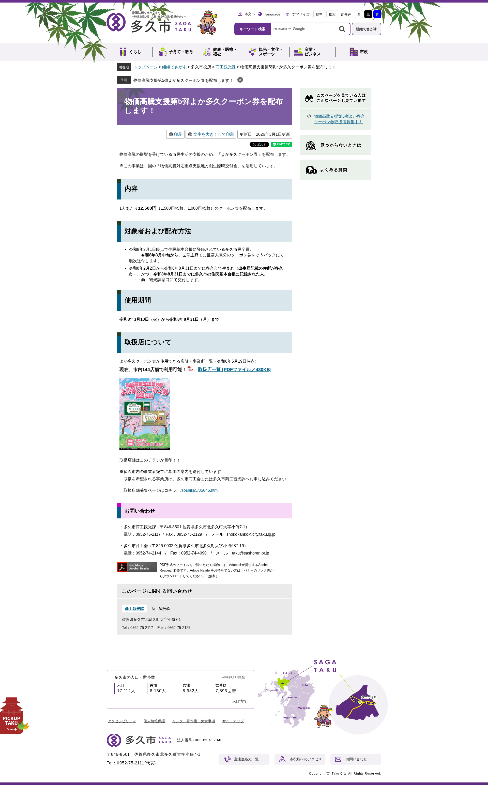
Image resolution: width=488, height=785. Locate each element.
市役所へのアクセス (306, 759)
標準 (319, 14)
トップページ (145, 67)
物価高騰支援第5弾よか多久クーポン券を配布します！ (183, 80)
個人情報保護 (154, 721)
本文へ (250, 14)
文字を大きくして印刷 (213, 134)
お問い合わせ (356, 759)
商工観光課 (226, 67)
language (272, 14)
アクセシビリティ (122, 721)
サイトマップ (233, 721)
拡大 (332, 14)
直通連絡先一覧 (246, 759)
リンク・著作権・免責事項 (193, 721)
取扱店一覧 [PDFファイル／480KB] (234, 369)
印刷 (178, 134)
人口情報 (239, 701)
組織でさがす (366, 29)
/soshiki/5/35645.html (199, 490)
